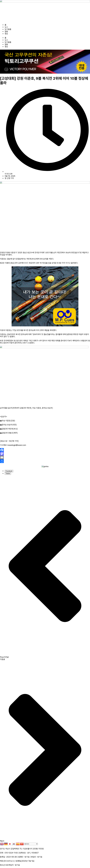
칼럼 (6, 31)
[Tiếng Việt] (22, 844)
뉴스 (6, 27)
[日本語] (10, 844)
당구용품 (8, 29)
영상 (6, 34)
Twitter (8, 473)
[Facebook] (45, 450)
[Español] (18, 844)
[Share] (45, 461)
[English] (2, 844)
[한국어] (14, 844)
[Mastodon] (45, 454)
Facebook (9, 471)
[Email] (45, 457)
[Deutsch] (6, 844)
